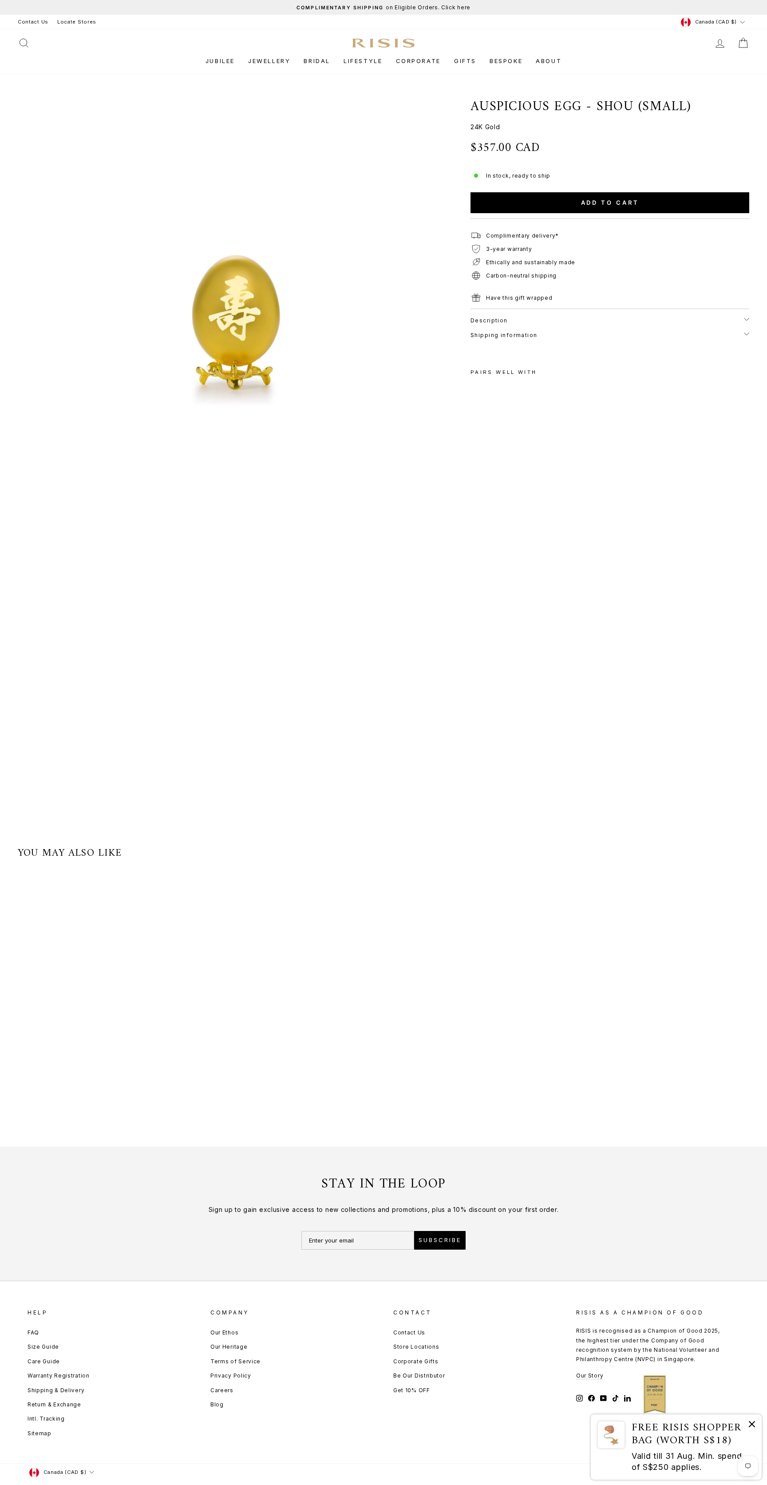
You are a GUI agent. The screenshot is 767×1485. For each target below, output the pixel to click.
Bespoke (506, 60)
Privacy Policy (230, 1375)
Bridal (317, 60)
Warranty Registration (59, 1375)
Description (489, 320)
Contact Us (33, 22)
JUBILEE (220, 60)
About (548, 60)
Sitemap (39, 1433)
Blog (217, 1404)
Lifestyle (363, 60)
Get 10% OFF (411, 1390)
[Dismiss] (752, 1425)
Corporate (418, 60)
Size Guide (43, 1346)
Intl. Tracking (46, 1418)
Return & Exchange (54, 1404)
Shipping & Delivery (56, 1390)
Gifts (465, 60)
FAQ (33, 1332)
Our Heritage (228, 1346)
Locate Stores (76, 22)
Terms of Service (235, 1361)
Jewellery (269, 60)
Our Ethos (224, 1332)
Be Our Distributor (419, 1375)
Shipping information (504, 335)
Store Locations (416, 1346)
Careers (221, 1390)
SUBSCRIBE (440, 1239)
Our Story (589, 1375)
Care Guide (44, 1361)
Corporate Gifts (416, 1361)
